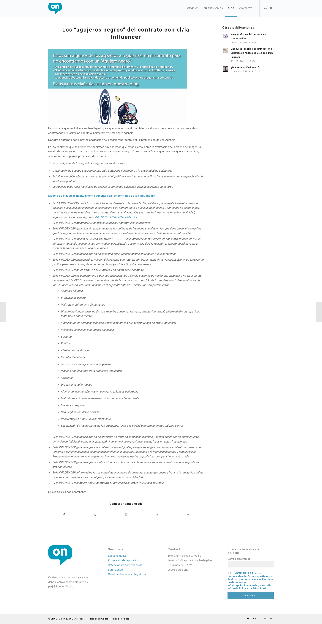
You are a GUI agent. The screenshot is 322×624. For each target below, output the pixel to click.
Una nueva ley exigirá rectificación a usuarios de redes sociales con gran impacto (252, 52)
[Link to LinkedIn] (265, 8)
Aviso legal (80, 619)
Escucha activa (117, 555)
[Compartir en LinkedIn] (157, 514)
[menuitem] (192, 8)
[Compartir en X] (95, 514)
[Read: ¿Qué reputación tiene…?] (225, 69)
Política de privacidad (97, 619)
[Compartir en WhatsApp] (126, 514)
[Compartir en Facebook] (63, 514)
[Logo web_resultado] (66, 8)
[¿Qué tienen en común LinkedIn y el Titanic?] (3, 312)
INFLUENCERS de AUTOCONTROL (116, 217)
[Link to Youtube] (271, 8)
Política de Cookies (119, 619)
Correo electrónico (239, 558)
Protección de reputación (123, 560)
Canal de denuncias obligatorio (127, 574)
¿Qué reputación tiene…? (245, 67)
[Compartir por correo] (188, 514)
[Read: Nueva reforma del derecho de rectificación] (225, 36)
